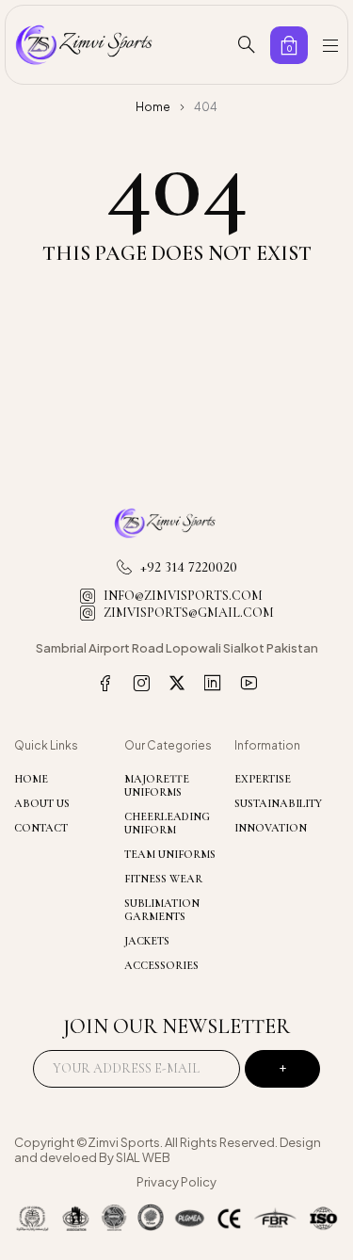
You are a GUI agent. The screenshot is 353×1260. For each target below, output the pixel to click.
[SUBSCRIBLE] (282, 1069)
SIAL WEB (143, 1157)
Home (153, 107)
